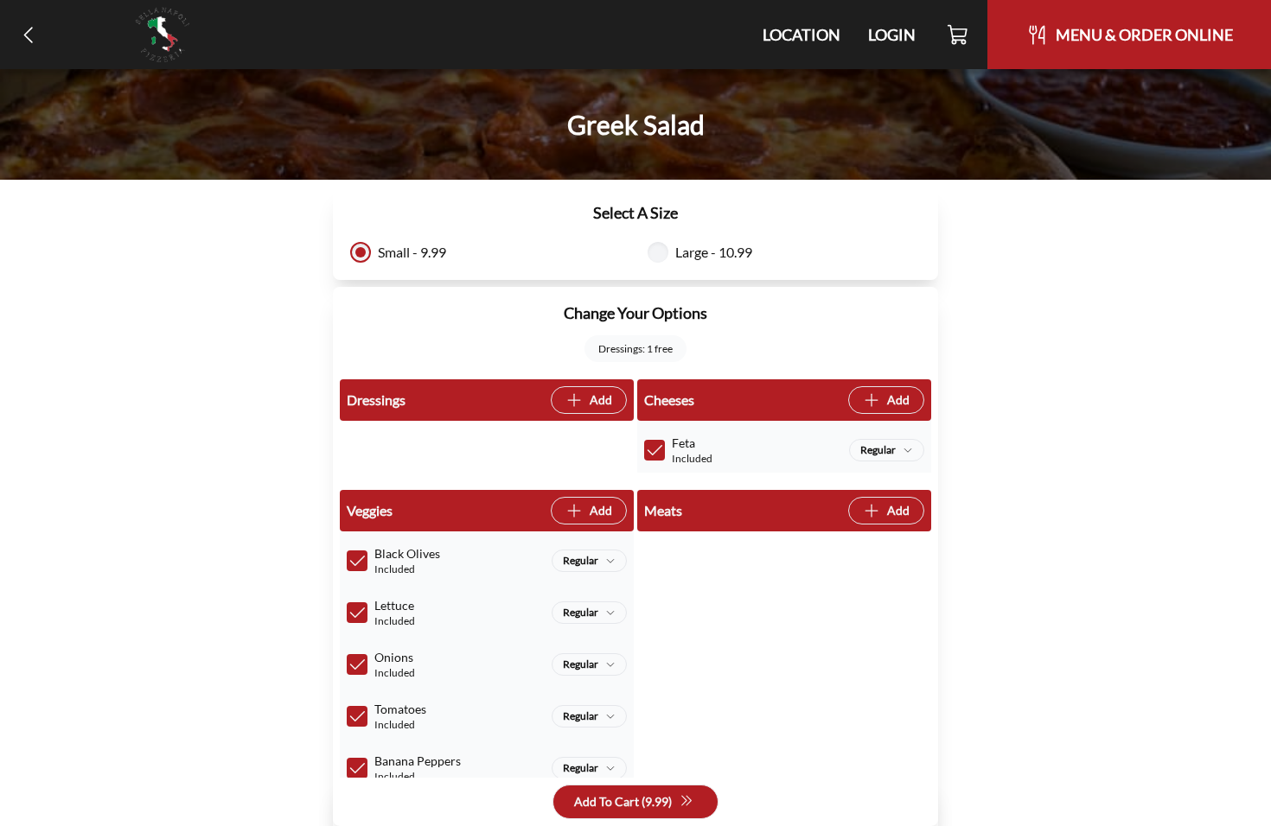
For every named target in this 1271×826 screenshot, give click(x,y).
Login (892, 34)
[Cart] (958, 34)
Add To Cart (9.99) (623, 801)
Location (801, 34)
